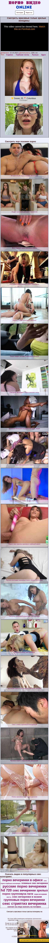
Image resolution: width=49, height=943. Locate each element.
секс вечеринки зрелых (30, 890)
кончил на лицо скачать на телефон (24, 907)
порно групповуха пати (17, 893)
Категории (20, 12)
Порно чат (29, 12)
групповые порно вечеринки (24, 899)
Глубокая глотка (22, 55)
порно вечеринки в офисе (22, 880)
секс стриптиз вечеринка (24, 903)
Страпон (9, 55)
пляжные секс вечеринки (34, 883)
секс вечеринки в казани (27, 896)
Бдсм (43, 55)
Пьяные (35, 55)
